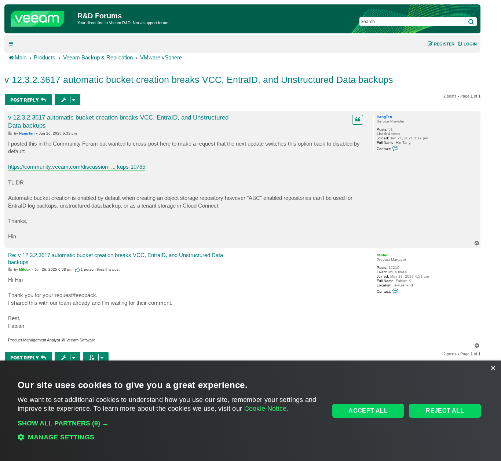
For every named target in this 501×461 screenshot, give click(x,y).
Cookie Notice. (266, 408)
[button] (169, 423)
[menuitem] (467, 44)
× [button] (492, 368)
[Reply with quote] (357, 119)
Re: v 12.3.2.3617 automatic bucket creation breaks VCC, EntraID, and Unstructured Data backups (115, 258)
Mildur (382, 255)
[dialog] (250, 411)
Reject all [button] (445, 410)
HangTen (384, 117)
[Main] (41, 17)
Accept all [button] (368, 410)
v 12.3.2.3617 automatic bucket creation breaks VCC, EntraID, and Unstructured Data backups (198, 79)
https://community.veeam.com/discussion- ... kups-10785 (76, 167)
